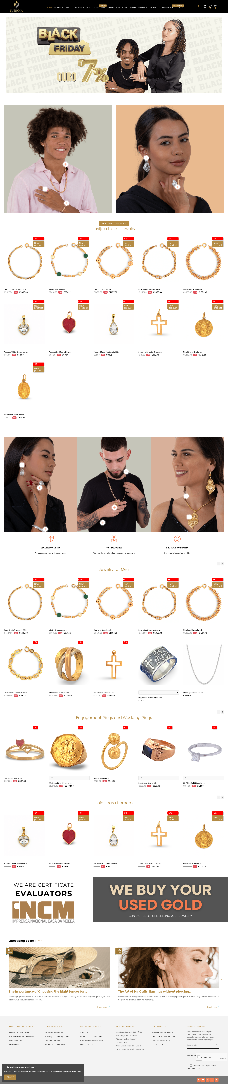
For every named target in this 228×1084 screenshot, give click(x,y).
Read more (102, 934)
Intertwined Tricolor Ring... (59, 620)
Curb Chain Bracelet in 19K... (15, 216)
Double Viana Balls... (102, 705)
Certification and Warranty (91, 967)
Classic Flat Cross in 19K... (104, 620)
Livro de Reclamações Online (21, 963)
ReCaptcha (190, 982)
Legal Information (52, 967)
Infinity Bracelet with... (58, 216)
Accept (10, 1077)
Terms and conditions (54, 959)
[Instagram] (212, 1006)
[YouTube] (203, 1006)
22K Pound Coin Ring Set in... (60, 710)
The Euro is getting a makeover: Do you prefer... (154, 918)
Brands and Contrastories (91, 963)
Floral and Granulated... (193, 216)
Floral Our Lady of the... (192, 279)
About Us (84, 959)
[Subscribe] (216, 972)
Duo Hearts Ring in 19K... (14, 705)
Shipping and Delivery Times (57, 963)
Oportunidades (15, 967)
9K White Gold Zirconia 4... (194, 710)
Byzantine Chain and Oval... (149, 216)
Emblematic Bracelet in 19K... (16, 620)
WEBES (54, 1007)
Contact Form (157, 971)
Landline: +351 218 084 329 (162, 959)
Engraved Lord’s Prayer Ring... (150, 624)
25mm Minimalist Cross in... (150, 279)
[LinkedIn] (216, 1006)
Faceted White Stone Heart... (16, 279)
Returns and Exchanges (55, 971)
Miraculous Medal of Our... (14, 341)
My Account (14, 971)
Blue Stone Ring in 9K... (147, 710)
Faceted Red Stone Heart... (60, 279)
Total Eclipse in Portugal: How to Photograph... (44, 918)
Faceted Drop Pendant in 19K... (106, 279)
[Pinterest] (208, 1006)
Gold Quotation (86, 971)
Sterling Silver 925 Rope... (193, 620)
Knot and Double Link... (103, 216)
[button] (8, 21)
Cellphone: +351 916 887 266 (163, 963)
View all (39, 867)
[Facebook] (199, 1006)
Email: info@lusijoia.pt (161, 967)
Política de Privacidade (19, 959)
